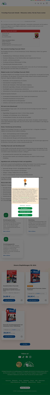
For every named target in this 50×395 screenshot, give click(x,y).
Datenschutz (22, 205)
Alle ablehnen (25, 215)
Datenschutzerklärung (24, 197)
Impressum (28, 205)
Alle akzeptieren (24, 208)
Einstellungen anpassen (25, 211)
